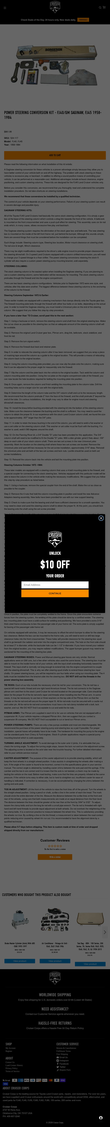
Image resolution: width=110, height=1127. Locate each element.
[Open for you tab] (100, 1117)
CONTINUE (55, 593)
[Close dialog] (101, 518)
